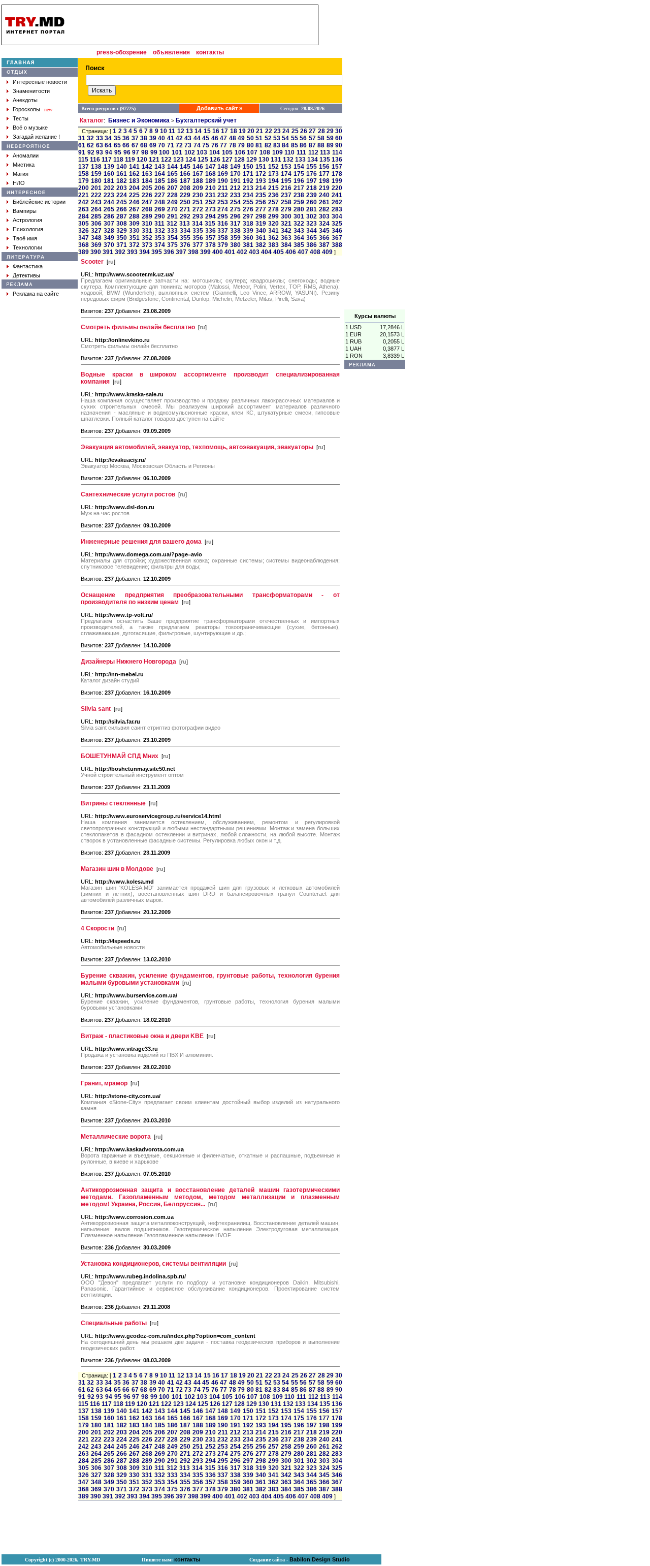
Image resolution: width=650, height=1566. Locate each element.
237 (286, 195)
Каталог (92, 120)
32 (90, 138)
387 (324, 244)
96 (127, 152)
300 (286, 216)
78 (232, 145)
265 (109, 209)
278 (273, 209)
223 (109, 195)
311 (159, 223)
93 (99, 152)
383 (273, 244)
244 (109, 202)
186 (172, 180)
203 (121, 188)
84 (285, 145)
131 (276, 159)
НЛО (19, 183)
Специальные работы (114, 1323)
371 (121, 244)
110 (289, 152)
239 (311, 195)
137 (83, 166)
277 (260, 209)
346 (337, 230)
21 (259, 131)
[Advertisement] (374, 157)
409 (327, 252)
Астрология (27, 220)
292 (185, 216)
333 (172, 230)
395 (156, 252)
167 (197, 173)
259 (299, 202)
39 (152, 138)
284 (83, 216)
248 (159, 202)
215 (273, 188)
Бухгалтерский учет (206, 120)
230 (197, 195)
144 (172, 166)
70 (161, 145)
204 (134, 188)
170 (235, 173)
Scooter (92, 261)
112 (313, 152)
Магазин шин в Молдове (117, 868)
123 (178, 159)
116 (95, 159)
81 (259, 145)
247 (147, 202)
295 (222, 216)
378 (210, 244)
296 (235, 216)
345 (324, 230)
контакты (210, 52)
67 (135, 145)
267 (134, 209)
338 (235, 230)
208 (185, 188)
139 (109, 166)
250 (185, 202)
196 (299, 180)
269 (159, 209)
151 (260, 166)
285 (96, 216)
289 (147, 216)
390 (95, 252)
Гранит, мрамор (104, 1083)
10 (163, 131)
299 (273, 216)
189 (210, 180)
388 (337, 244)
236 (273, 195)
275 (235, 209)
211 (223, 188)
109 (277, 152)
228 (172, 195)
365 (311, 237)
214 (260, 188)
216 (286, 188)
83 (276, 145)
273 (210, 209)
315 (210, 223)
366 (324, 237)
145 (185, 166)
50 (250, 138)
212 (235, 188)
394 (144, 252)
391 (108, 252)
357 (210, 237)
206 (159, 188)
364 (299, 237)
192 (248, 180)
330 (134, 230)
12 (180, 131)
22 (268, 131)
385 (299, 244)
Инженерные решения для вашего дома (141, 541)
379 (222, 244)
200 (83, 188)
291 (172, 216)
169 (222, 173)
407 (303, 252)
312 (172, 223)
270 (172, 209)
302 (311, 216)
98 (144, 152)
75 (205, 145)
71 (170, 145)
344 (311, 230)
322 (299, 223)
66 (125, 145)
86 (303, 145)
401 (229, 252)
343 (299, 230)
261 (324, 202)
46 (214, 138)
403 (254, 252)
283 (337, 209)
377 (197, 244)
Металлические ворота (116, 1136)
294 (210, 216)
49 (241, 138)
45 (205, 138)
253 (222, 202)
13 (189, 131)
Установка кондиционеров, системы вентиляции (153, 1263)
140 (121, 166)
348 (96, 237)
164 (159, 173)
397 (181, 252)
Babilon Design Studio (319, 1559)
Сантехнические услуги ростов (128, 494)
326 (83, 230)
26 (303, 131)
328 (109, 230)
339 (248, 230)
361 (260, 237)
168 (210, 173)
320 (273, 223)
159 (96, 173)
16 (215, 131)
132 (288, 159)
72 (179, 145)
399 (205, 252)
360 (248, 237)
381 (248, 244)
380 (235, 244)
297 (248, 216)
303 (324, 216)
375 (172, 244)
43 (187, 138)
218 (311, 188)
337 (222, 230)
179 (83, 180)
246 (134, 202)
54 (285, 138)
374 (159, 244)
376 (185, 244)
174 (286, 173)
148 (222, 166)
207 (172, 188)
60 (338, 138)
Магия (20, 174)
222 (96, 195)
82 (268, 145)
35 (117, 138)
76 (214, 145)
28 (321, 131)
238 (299, 195)
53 (276, 138)
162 (134, 173)
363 (286, 237)
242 (83, 202)
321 (286, 223)
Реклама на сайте (36, 294)
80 (250, 145)
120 (142, 159)
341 (273, 230)
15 (207, 131)
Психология (28, 229)
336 (210, 230)
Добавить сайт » (219, 108)
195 (286, 180)
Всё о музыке (30, 127)
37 (135, 138)
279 (286, 209)
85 (294, 145)
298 (260, 216)
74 (197, 145)
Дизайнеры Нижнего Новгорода (128, 661)
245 (121, 202)
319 (260, 223)
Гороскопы (26, 109)
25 (295, 131)
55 (294, 138)
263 (83, 209)
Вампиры (25, 211)
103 (202, 152)
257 (273, 202)
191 (235, 180)
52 (268, 138)
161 (121, 173)
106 (240, 152)
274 (222, 209)
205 (147, 188)
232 (222, 195)
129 (251, 159)
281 (311, 209)
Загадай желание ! (36, 137)
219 (324, 188)
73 (187, 145)
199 (337, 180)
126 (215, 159)
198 (324, 180)
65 (117, 145)
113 (325, 152)
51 (259, 138)
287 (121, 216)
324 (324, 223)
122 (166, 159)
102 (189, 152)
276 (248, 209)
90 (338, 145)
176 (311, 173)
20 (250, 131)
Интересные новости (40, 82)
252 (210, 202)
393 (132, 252)
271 (185, 209)
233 (235, 195)
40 (161, 138)
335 (197, 230)
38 (143, 138)
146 (197, 166)
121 (154, 159)
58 (320, 138)
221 (83, 195)
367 (337, 237)
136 (337, 159)
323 (311, 223)
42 (179, 138)
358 (222, 237)
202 (109, 188)
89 (330, 145)
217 (299, 188)
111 (301, 152)
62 (90, 145)
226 (147, 195)
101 (177, 152)
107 (252, 152)
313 (184, 223)
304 (337, 216)
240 (324, 195)
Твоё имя (25, 238)
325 (337, 223)
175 (299, 173)
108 (264, 152)
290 (159, 216)
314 (197, 223)
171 (248, 173)
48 (232, 138)
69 (152, 145)
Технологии (27, 247)
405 (278, 252)
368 (83, 244)
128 (239, 159)
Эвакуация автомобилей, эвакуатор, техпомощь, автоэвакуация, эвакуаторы (197, 447)
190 (222, 180)
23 (277, 131)
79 (241, 145)
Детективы (26, 275)
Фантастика (28, 266)
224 (121, 195)
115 (83, 159)
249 (172, 202)
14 (198, 131)
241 (337, 195)
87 (312, 145)
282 (324, 209)
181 (109, 180)
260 (311, 202)
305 (83, 223)
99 (153, 152)
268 (147, 209)
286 (109, 216)
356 (197, 237)
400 (217, 252)
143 (159, 166)
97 (135, 152)
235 (260, 195)
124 (190, 159)
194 (273, 180)
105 (227, 152)
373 (147, 244)
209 (197, 188)
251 (197, 202)
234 (248, 195)
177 (324, 173)
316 (222, 223)
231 (210, 195)
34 (108, 138)
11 (172, 131)
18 (233, 131)
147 (210, 166)
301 (299, 216)
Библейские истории (39, 202)
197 (311, 180)
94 (108, 152)
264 (96, 209)
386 (311, 244)
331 (147, 230)
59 (330, 138)
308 (121, 223)
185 (159, 180)
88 (320, 145)
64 (108, 145)
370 (109, 244)
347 (83, 237)
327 (96, 230)
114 (337, 152)
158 (83, 173)
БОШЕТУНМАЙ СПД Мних (119, 756)
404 (266, 252)
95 (117, 152)
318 (248, 223)
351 (134, 237)
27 (312, 131)
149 (235, 166)
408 (315, 252)
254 (235, 202)
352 (147, 237)
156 (324, 166)
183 (134, 180)
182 (121, 180)
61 (81, 145)
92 (90, 152)
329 (121, 230)
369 (96, 244)
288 (134, 216)
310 (147, 223)
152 (273, 166)
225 (134, 195)
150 (248, 166)
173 (273, 173)
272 (197, 209)
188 (197, 180)
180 (96, 180)
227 (159, 195)
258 (286, 202)
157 (337, 166)
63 (99, 145)
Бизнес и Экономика (139, 120)
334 (185, 230)
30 (338, 131)
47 (223, 138)
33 (99, 138)
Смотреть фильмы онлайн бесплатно (138, 327)
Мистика (24, 165)
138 (96, 166)
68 (143, 145)
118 (118, 159)
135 (324, 159)
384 (286, 244)
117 (107, 159)
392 (120, 252)
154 (299, 166)
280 (299, 209)
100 (164, 152)
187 (185, 180)
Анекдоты (25, 100)
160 (109, 173)
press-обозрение (121, 52)
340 (260, 230)
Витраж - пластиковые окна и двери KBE (142, 1036)
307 (109, 223)
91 (81, 152)
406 (290, 252)
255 (248, 202)
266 (121, 209)
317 (235, 223)
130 (263, 159)
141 (134, 166)
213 (248, 188)
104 (214, 152)
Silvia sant (96, 708)
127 (227, 159)
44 (197, 138)
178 (337, 173)
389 (83, 252)
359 (235, 237)
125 (203, 159)
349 (109, 237)
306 (96, 223)
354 (172, 237)
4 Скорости (97, 928)
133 (300, 159)
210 (210, 188)
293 (197, 216)
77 (223, 145)
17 (224, 131)
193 (260, 180)
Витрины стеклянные (113, 803)
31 (81, 138)
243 (96, 202)
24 (285, 131)
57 (312, 138)
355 (185, 237)
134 (312, 159)
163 (147, 173)
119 (130, 159)
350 (121, 237)
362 (273, 237)
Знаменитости (31, 91)
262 (337, 202)
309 (134, 223)
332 (159, 230)
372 (134, 244)
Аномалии (26, 155)
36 (125, 138)
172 (260, 173)
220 (337, 188)
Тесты (20, 118)
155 (311, 166)
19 (242, 131)
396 (169, 252)
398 (193, 252)
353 (159, 237)
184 (147, 180)
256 (260, 202)
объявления (171, 52)
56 (303, 138)
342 (286, 230)
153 (286, 166)
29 (330, 131)
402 (242, 252)
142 (147, 166)
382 (260, 244)
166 (185, 173)
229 (185, 195)
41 (170, 138)
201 (96, 188)
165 (172, 173)
